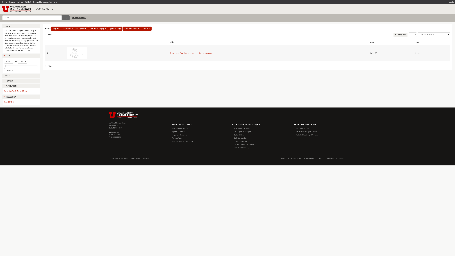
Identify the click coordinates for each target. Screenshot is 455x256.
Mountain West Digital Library (306, 132)
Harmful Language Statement (45, 2)
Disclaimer (330, 158)
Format (9, 81)
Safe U (320, 158)
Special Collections (178, 132)
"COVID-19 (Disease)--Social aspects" (69, 29)
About (8, 26)
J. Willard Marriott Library (118, 123)
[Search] (66, 17)
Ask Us (20, 2)
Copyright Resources (179, 135)
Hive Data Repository (241, 147)
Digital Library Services (180, 128)
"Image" (114, 29)
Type (7, 76)
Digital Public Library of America (307, 135)
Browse (12, 2)
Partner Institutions (302, 128)
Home (4, 2)
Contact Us (115, 132)
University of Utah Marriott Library (15, 91)
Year (7, 56)
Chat (29, 2)
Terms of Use (177, 138)
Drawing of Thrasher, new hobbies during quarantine (191, 53)
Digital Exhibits (239, 135)
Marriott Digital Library (242, 128)
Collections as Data (240, 138)
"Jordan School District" (136, 29)
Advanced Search (79, 18)
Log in (451, 2)
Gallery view (401, 35)
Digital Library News (241, 141)
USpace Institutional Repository (245, 144)
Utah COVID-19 (44, 8)
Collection (10, 97)
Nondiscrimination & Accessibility (302, 158)
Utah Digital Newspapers (242, 132)
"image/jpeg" (97, 29)
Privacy (283, 158)
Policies (341, 158)
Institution (11, 86)
